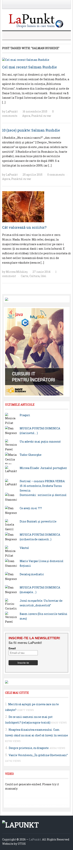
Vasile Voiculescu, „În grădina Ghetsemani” (38, 755)
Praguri (25, 415)
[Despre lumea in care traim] (36, 20)
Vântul (24, 548)
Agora (26, 116)
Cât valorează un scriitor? (24, 227)
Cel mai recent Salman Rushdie (29, 67)
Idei (43, 276)
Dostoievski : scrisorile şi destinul (43, 495)
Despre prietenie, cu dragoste (29, 748)
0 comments (56, 174)
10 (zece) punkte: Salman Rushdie (31, 130)
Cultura (34, 276)
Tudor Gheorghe (30, 455)
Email (12, 648)
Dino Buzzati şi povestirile (38, 521)
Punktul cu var (41, 116)
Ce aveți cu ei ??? (31, 508)
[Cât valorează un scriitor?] (23, 206)
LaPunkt (12, 111)
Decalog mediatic (32, 574)
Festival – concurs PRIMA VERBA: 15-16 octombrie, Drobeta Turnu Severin (42, 485)
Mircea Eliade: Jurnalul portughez (43, 468)
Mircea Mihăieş (17, 272)
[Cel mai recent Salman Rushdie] (25, 59)
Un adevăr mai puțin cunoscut (40, 441)
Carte (24, 276)
